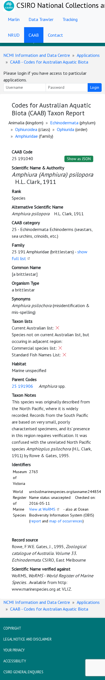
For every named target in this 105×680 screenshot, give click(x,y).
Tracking (70, 19)
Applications (88, 55)
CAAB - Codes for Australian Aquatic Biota (49, 62)
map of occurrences (66, 521)
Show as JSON (79, 158)
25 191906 (22, 386)
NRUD (14, 35)
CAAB (34, 35)
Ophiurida (65, 129)
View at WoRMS (42, 509)
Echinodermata (64, 122)
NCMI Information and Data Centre (36, 55)
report (35, 521)
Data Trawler (41, 19)
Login (94, 87)
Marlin (14, 19)
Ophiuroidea (26, 129)
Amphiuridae (26, 136)
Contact (55, 35)
